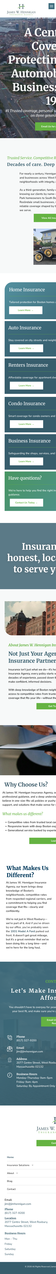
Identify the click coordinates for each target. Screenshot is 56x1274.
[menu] (52, 6)
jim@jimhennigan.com (29, 1051)
